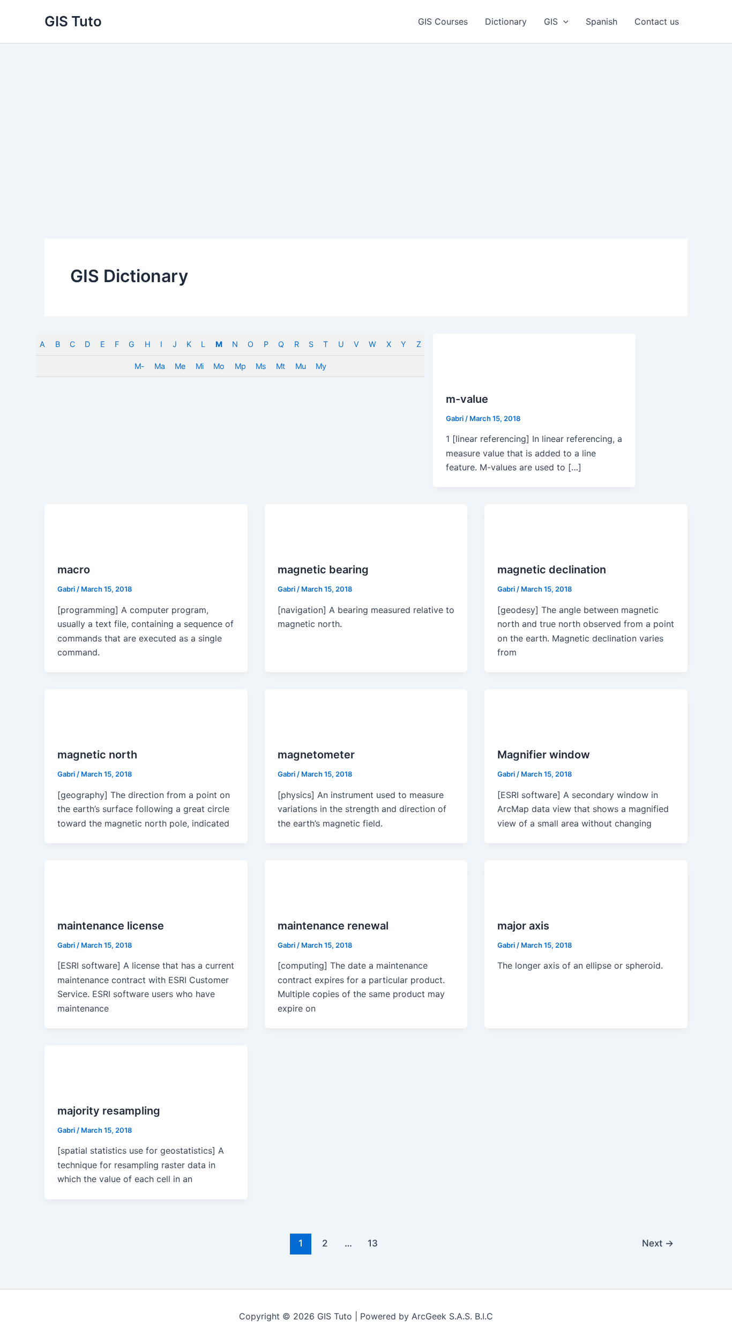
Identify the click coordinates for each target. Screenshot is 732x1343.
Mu (300, 366)
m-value (467, 399)
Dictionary (506, 21)
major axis (523, 925)
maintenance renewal (333, 925)
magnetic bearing (323, 569)
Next (658, 1243)
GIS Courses (443, 21)
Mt (280, 366)
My (321, 366)
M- (139, 366)
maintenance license (110, 925)
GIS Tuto (73, 21)
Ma (159, 366)
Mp (240, 366)
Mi (199, 366)
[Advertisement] (366, 124)
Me (180, 366)
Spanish (601, 21)
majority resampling (108, 1110)
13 (373, 1243)
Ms (261, 366)
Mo (218, 366)
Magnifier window (543, 754)
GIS (551, 21)
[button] (563, 21)
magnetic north (97, 754)
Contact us (656, 21)
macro (73, 569)
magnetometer (316, 754)
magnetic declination (551, 569)
